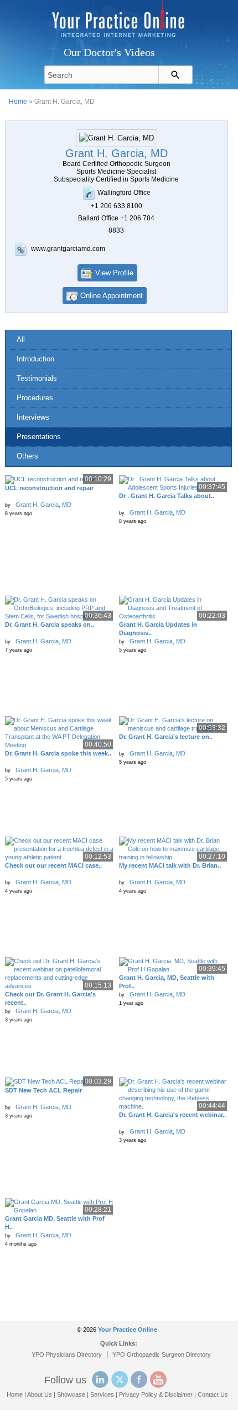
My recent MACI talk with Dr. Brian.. (170, 865)
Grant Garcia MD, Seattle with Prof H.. (55, 1222)
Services (102, 1394)
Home (18, 101)
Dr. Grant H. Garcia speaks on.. (49, 624)
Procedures (35, 398)
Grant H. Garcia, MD (43, 504)
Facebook (139, 1379)
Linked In (100, 1379)
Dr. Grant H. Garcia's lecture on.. (166, 736)
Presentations (39, 436)
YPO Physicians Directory (67, 1354)
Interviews (33, 417)
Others (27, 456)
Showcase (71, 1394)
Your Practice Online (127, 1329)
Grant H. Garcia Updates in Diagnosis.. (158, 628)
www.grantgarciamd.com (68, 249)
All (21, 339)
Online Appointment (111, 295)
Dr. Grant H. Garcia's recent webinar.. (172, 1114)
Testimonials (37, 378)
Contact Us (213, 1394)
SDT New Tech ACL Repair (43, 1090)
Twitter (119, 1379)
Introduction (35, 359)
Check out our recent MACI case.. (53, 865)
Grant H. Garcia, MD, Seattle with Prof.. (166, 981)
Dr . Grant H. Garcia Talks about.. (166, 495)
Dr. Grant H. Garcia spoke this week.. (58, 753)
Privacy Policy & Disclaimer (156, 1394)
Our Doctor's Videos (109, 52)
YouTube (158, 1379)
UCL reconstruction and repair (49, 488)
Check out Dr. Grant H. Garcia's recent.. (50, 998)
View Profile (114, 273)
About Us (39, 1394)
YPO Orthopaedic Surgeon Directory (161, 1354)
